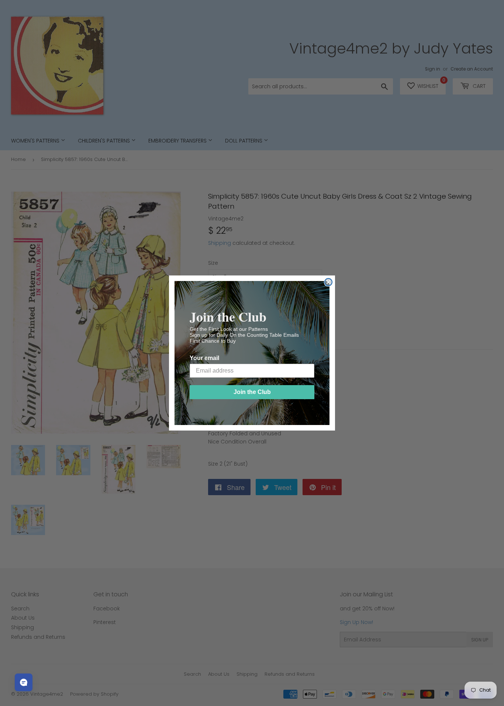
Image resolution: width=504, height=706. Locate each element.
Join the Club (252, 392)
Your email (204, 358)
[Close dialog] (328, 282)
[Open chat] (23, 682)
